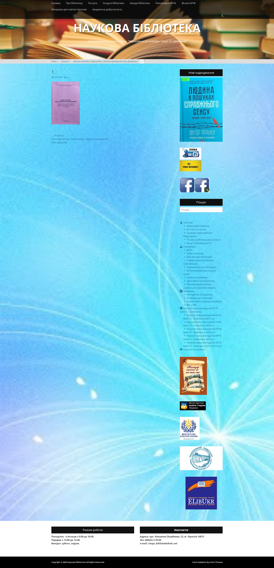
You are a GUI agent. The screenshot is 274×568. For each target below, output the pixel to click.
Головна (55, 3)
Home (54, 61)
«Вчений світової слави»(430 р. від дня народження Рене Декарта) (105, 61)
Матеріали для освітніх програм (69, 9)
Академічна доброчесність (107, 9)
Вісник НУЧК (189, 3)
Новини (65, 61)
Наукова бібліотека (137, 27)
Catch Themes (216, 562)
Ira (67, 77)
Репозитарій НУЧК (166, 3)
